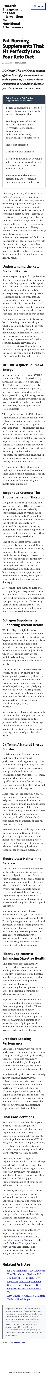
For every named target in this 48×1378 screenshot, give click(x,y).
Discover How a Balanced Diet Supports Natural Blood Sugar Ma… (24, 1289)
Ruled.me (12, 1243)
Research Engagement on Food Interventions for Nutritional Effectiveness (13, 16)
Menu (40, 6)
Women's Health (33, 1240)
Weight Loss (19, 1343)
